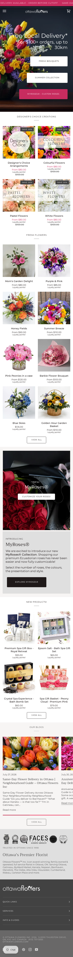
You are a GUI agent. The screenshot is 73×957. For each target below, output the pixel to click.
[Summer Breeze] (54, 308)
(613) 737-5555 (35, 939)
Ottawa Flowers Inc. (18, 937)
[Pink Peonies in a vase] (19, 355)
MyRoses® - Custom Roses (43, 94)
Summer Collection (47, 78)
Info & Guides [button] (11, 920)
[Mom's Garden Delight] (19, 260)
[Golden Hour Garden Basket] (54, 402)
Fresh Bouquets (49, 61)
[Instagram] (30, 949)
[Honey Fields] (19, 308)
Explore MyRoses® (26, 582)
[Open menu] (8, 11)
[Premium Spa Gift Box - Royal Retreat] (19, 628)
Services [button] (8, 911)
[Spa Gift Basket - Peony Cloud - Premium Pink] (54, 678)
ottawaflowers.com (16, 942)
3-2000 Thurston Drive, (52, 937)
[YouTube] (36, 949)
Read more (9, 809)
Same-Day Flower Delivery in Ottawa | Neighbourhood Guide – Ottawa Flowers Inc (30, 783)
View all (36, 440)
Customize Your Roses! (36, 496)
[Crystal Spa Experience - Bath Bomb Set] (19, 678)
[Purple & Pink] (54, 260)
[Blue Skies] (19, 402)
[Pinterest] (23, 949)
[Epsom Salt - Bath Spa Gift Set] (54, 628)
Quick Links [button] (10, 902)
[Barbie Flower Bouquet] (54, 355)
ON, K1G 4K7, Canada (15, 939)
